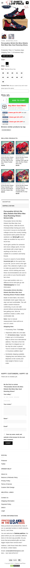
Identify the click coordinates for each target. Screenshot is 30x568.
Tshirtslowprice (9, 285)
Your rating (7, 394)
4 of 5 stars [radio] (16, 397)
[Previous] (3, 19)
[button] (2, 3)
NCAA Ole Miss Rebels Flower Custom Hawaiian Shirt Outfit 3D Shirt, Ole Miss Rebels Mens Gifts (22, 160)
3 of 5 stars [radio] (11, 397)
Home (3, 40)
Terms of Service (6, 484)
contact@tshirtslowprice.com (15, 551)
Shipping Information (7, 501)
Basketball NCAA (11, 40)
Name (6, 418)
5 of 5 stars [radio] (6, 401)
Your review (8, 404)
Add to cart (18, 100)
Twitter (3, 464)
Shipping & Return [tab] (8, 205)
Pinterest (4, 460)
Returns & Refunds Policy (9, 477)
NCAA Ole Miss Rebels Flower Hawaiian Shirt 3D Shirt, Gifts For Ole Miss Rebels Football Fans (7, 160)
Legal (3, 511)
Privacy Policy (5, 481)
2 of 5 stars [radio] (6, 397)
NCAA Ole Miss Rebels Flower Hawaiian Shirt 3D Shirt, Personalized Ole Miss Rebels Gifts (7, 188)
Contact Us (4, 497)
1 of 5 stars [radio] (4, 397)
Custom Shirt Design (7, 487)
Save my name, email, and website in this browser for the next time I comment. (14, 437)
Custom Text (5, 85)
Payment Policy (6, 504)
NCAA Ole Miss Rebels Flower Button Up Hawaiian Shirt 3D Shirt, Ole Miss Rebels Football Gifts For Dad (22, 188)
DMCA (3, 507)
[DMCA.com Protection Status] (15, 565)
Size (2, 69)
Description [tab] (6, 201)
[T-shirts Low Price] (15, 3)
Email (6, 426)
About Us (4, 474)
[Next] (26, 19)
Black (7, 66)
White (3, 66)
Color (3, 59)
